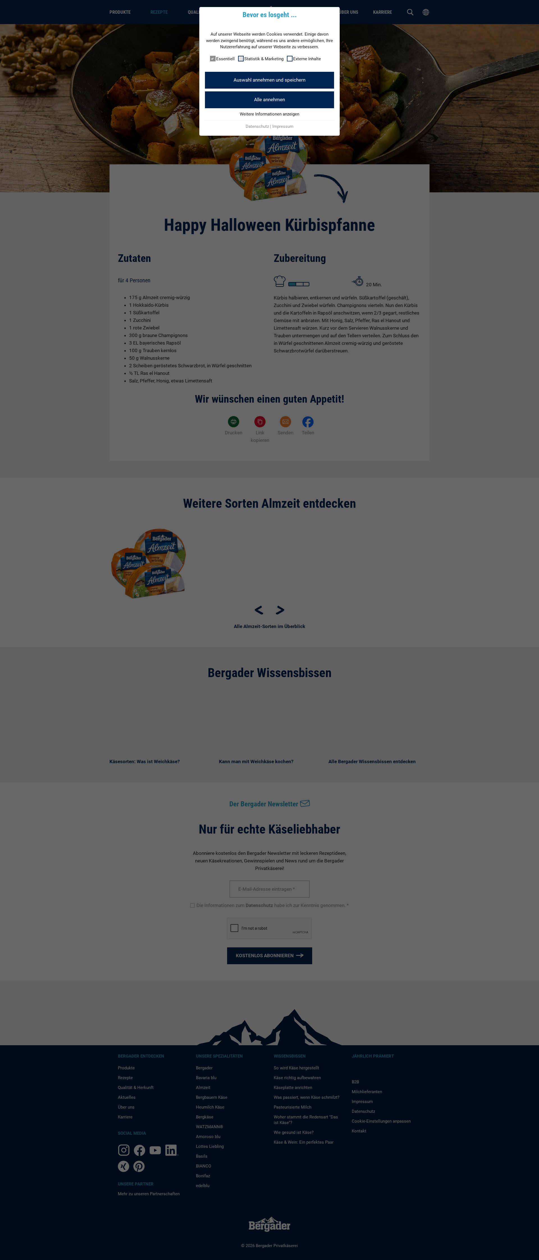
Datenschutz (257, 126)
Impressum (282, 126)
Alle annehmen (269, 99)
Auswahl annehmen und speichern (269, 80)
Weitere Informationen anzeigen (269, 114)
